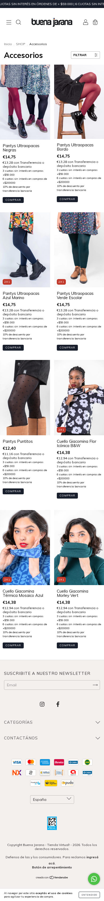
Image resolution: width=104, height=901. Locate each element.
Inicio (8, 44)
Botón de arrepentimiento (52, 867)
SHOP (20, 44)
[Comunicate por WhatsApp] (94, 879)
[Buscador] (18, 22)
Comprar (13, 200)
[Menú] (8, 22)
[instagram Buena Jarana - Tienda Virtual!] (43, 704)
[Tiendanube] (52, 878)
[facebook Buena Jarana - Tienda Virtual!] (58, 704)
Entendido (89, 895)
